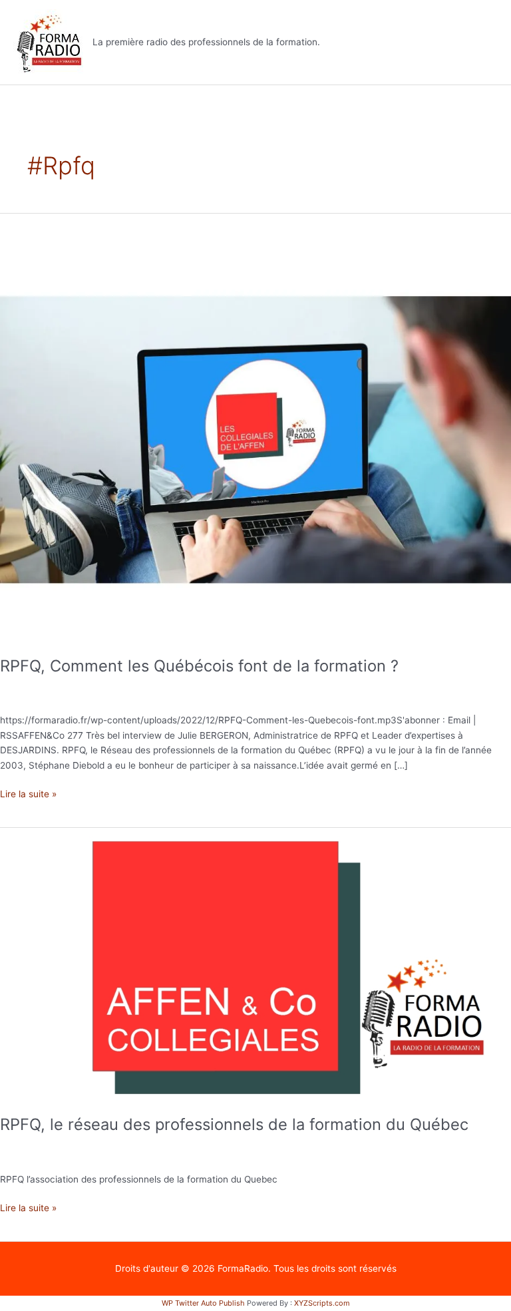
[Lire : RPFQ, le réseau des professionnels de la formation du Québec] (255, 963)
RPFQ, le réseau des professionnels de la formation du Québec (234, 1124)
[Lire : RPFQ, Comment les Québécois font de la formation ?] (255, 427)
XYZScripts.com (322, 1303)
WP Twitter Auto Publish (203, 1303)
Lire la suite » (28, 793)
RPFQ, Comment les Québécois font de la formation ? (199, 665)
